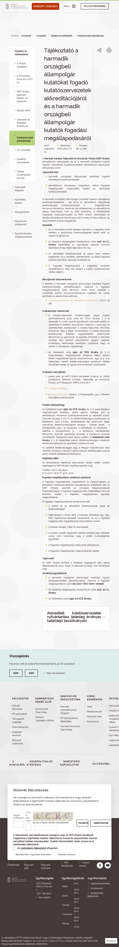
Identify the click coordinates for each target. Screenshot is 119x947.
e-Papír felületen (57, 388)
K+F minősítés (24, 150)
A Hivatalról (26, 36)
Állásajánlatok (22, 212)
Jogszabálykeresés (100, 883)
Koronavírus (93, 721)
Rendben (111, 941)
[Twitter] (103, 61)
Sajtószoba (101, 764)
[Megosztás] (99, 50)
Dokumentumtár (20, 727)
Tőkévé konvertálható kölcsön (24, 174)
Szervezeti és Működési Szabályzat (23, 122)
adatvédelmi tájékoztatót (33, 848)
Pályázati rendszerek (95, 6)
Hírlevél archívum (66, 854)
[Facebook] (96, 61)
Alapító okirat (23, 110)
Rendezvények (94, 711)
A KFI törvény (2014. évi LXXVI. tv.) (25, 79)
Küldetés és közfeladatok (61, 36)
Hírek (89, 706)
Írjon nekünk (44, 897)
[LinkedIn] (110, 61)
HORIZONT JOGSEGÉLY (45, 6)
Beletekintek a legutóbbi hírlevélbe (33, 854)
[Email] (89, 61)
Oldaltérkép (13, 865)
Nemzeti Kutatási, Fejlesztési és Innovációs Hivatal (17, 902)
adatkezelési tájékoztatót (25, 844)
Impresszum (96, 888)
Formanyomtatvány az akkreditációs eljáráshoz (74, 300)
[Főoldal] (17, 6)
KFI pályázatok (19, 714)
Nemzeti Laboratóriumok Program (68, 709)
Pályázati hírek (94, 716)
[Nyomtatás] (109, 50)
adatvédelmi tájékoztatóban (50, 941)
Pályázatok (20, 698)
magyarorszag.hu (59, 394)
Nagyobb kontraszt (46, 866)
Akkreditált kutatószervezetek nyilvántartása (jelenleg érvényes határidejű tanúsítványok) (74, 617)
